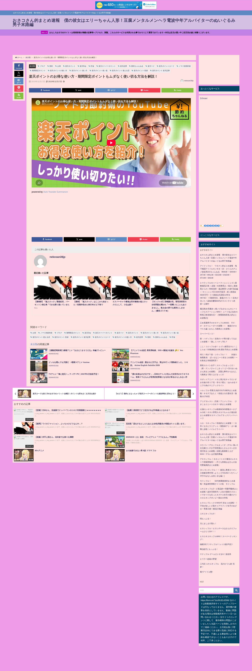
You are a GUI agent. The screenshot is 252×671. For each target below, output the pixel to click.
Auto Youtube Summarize (55, 192)
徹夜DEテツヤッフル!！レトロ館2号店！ (216, 544)
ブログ (42, 66)
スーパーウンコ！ (207, 334)
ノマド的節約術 (185, 66)
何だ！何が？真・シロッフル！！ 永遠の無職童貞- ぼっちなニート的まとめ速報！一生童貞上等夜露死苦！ (218, 357)
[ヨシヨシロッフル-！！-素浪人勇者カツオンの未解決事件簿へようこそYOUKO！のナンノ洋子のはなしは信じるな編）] (219, 473)
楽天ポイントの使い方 (58, 70)
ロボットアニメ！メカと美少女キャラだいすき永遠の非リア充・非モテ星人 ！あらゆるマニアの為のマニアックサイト (218, 382)
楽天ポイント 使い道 (99, 70)
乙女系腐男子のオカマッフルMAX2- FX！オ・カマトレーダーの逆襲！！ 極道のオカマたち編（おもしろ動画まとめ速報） (218, 326)
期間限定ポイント (39, 70)
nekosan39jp (188, 80)
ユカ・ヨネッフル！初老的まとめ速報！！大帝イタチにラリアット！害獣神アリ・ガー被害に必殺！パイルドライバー (218, 426)
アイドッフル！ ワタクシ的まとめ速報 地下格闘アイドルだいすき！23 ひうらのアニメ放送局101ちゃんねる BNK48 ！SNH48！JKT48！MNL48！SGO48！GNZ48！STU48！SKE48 (218, 272)
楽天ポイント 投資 (141, 70)
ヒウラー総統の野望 (208, 559)
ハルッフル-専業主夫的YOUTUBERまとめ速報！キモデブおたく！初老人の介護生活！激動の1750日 (218, 393)
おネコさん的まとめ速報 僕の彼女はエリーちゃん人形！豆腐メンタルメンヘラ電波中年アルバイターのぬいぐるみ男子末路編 (218, 258)
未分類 (32, 66)
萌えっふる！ (205, 519)
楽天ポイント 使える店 (120, 70)
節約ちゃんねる (137, 66)
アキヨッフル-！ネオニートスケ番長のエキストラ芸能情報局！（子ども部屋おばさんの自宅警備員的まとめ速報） (218, 462)
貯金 (92, 66)
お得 (59, 66)
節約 (51, 66)
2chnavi (203, 98)
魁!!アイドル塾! (206, 572)
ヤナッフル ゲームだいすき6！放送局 (215, 554)
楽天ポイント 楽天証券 (161, 70)
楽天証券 (123, 66)
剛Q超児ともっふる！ (209, 549)
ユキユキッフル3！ (208, 514)
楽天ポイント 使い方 (79, 70)
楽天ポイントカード (166, 66)
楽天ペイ (151, 66)
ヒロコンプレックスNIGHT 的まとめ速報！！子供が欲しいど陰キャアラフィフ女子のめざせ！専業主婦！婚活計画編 (219, 506)
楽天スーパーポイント (107, 66)
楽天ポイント (70, 66)
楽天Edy (83, 66)
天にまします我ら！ (208, 523)
